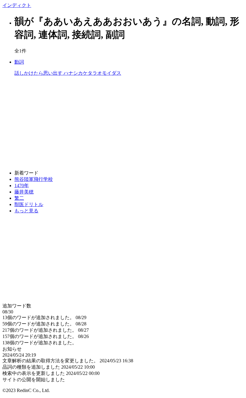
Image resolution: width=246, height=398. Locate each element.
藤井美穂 (24, 191)
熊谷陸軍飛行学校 (33, 179)
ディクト (16, 5)
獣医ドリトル (28, 204)
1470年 (21, 185)
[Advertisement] (123, 123)
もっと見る (26, 210)
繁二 (19, 198)
